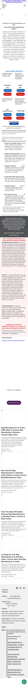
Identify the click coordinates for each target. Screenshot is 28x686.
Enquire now (7, 94)
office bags (20, 40)
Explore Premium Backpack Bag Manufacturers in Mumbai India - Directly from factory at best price (16, 659)
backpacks (8, 40)
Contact (4, 596)
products (8, 44)
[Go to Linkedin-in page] (24, 588)
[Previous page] (6, 578)
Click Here (14, 123)
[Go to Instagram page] (21, 588)
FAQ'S (4, 627)
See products (7, 90)
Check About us (14, 333)
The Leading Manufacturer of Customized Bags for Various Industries (16, 631)
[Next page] (22, 578)
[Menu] (25, 5)
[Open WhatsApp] (24, 681)
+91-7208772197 (15, 596)
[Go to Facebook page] (17, 588)
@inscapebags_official (14, 402)
